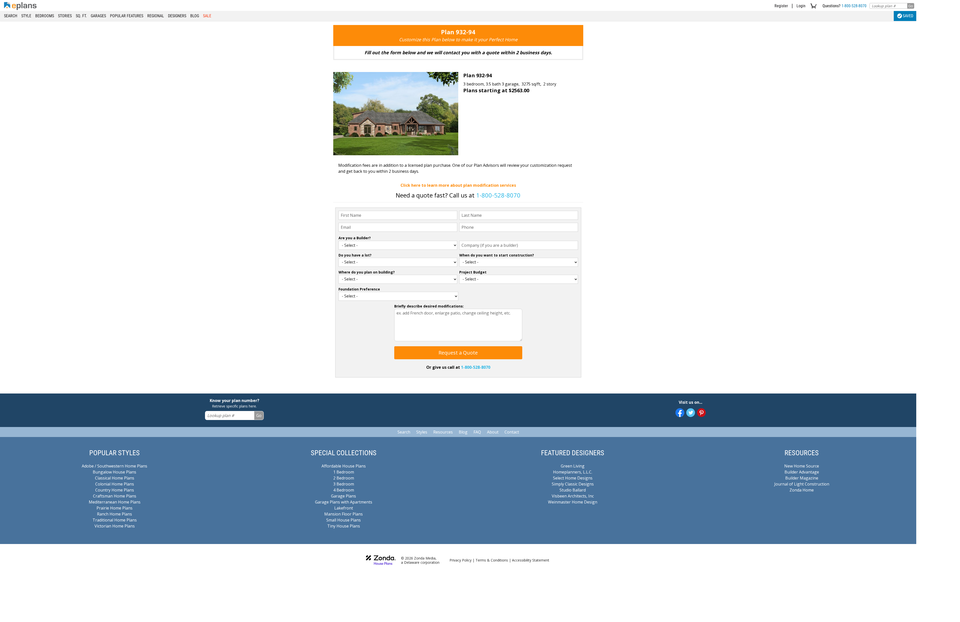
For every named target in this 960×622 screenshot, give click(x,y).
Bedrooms (44, 16)
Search (10, 16)
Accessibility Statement (530, 560)
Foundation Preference (359, 289)
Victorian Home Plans (114, 526)
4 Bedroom (343, 490)
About (492, 432)
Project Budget (472, 272)
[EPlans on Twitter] (690, 412)
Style (26, 16)
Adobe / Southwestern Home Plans (114, 466)
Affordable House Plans (344, 466)
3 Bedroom (343, 484)
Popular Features (126, 16)
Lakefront (343, 508)
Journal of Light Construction (801, 484)
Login (801, 6)
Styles (421, 432)
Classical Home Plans (114, 478)
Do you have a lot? (355, 255)
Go (910, 6)
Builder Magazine (801, 478)
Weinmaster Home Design (572, 502)
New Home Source (801, 466)
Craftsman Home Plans (114, 496)
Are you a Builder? (354, 238)
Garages (98, 16)
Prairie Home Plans (114, 508)
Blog (194, 16)
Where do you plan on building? (366, 272)
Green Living (572, 466)
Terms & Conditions (492, 560)
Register (781, 6)
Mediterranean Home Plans (114, 502)
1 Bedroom (343, 472)
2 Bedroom (343, 478)
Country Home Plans (114, 490)
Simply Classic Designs (573, 484)
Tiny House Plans (343, 526)
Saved (908, 16)
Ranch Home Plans (114, 514)
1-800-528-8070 (854, 6)
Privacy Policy (461, 560)
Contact (511, 432)
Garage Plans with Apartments (343, 502)
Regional (155, 16)
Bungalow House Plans (114, 472)
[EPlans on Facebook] (679, 412)
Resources (443, 432)
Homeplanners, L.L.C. (572, 472)
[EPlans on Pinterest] (701, 412)
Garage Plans (343, 496)
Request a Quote (458, 352)
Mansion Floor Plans (343, 514)
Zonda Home (802, 490)
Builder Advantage (801, 472)
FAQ (477, 432)
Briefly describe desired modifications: (429, 306)
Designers (177, 16)
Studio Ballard (573, 490)
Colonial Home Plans (114, 484)
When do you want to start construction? (496, 255)
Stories (65, 16)
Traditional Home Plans (114, 520)
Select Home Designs (572, 478)
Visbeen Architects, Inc (573, 496)
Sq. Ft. (81, 16)
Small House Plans (343, 520)
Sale (207, 16)
